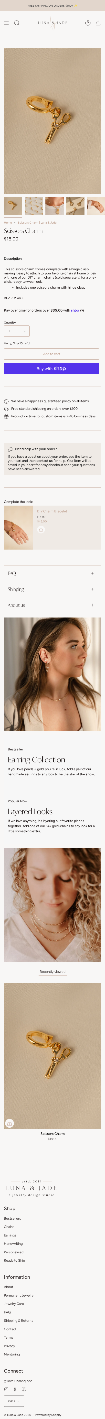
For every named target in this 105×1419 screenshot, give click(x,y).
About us (16, 605)
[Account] (88, 23)
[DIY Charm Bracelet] (18, 528)
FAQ (12, 573)
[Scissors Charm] (13, 206)
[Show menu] (6, 23)
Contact (10, 1329)
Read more (14, 297)
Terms (8, 1337)
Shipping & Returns (18, 1321)
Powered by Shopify (48, 1415)
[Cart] (98, 23)
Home (8, 222)
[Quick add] (9, 1123)
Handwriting (13, 1244)
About (8, 1287)
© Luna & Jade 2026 (17, 1415)
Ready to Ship (14, 1260)
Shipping (16, 589)
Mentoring (12, 1354)
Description (13, 259)
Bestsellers (12, 1218)
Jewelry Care (14, 1304)
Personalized (13, 1252)
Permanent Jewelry (18, 1295)
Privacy (9, 1346)
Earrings (10, 1235)
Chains (9, 1227)
